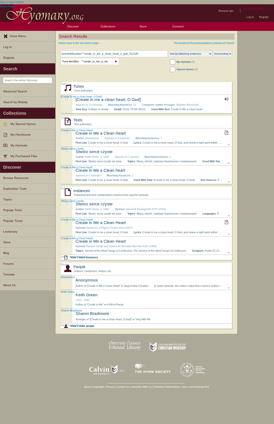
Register (264, 17)
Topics (7, 199)
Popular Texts (12, 210)
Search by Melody (15, 102)
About (87, 386)
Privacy (110, 386)
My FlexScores (20, 134)
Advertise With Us (141, 386)
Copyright (98, 386)
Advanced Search (15, 91)
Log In (7, 47)
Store (143, 26)
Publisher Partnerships (166, 386)
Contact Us (122, 386)
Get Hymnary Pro (199, 386)
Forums (8, 263)
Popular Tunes (13, 221)
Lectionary (10, 231)
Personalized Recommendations (193, 43)
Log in (250, 17)
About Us (9, 285)
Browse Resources (16, 178)
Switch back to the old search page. (78, 43)
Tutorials (9, 274)
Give (184, 386)
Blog (6, 253)
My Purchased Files (23, 156)
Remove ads (226, 10)
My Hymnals (18, 145)
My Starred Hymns (23, 124)
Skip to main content (12, 2)
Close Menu (18, 36)
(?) (193, 61)
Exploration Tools (15, 188)
